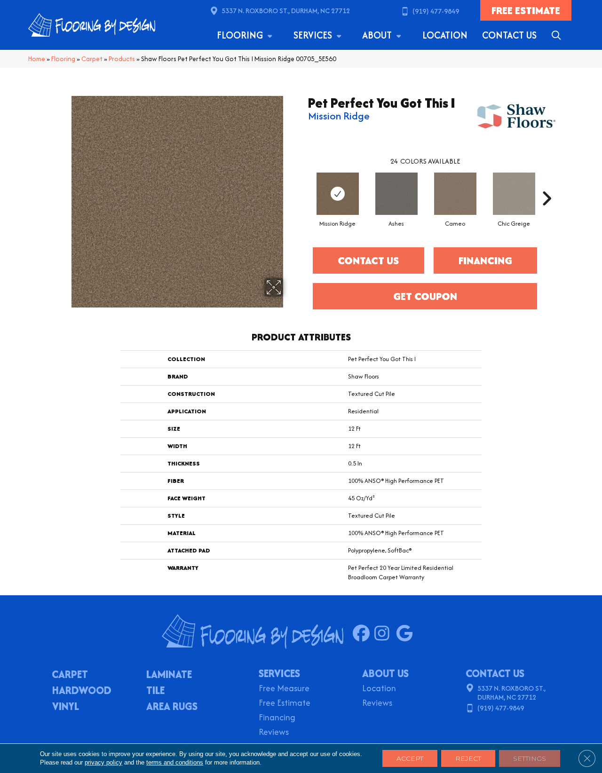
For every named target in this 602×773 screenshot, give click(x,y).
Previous (303, 184)
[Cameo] (455, 193)
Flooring (241, 35)
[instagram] (385, 634)
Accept (409, 758)
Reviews (274, 732)
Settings (529, 758)
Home (36, 58)
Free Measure (284, 689)
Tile (155, 691)
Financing (277, 718)
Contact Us (509, 35)
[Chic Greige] (514, 193)
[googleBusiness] (406, 634)
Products (122, 58)
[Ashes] (396, 193)
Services (313, 35)
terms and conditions (174, 762)
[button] (558, 35)
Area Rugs (172, 707)
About (378, 35)
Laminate (169, 675)
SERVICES (279, 673)
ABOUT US (385, 673)
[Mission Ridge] (337, 193)
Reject (468, 758)
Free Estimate (284, 703)
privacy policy (103, 762)
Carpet (92, 58)
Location (444, 35)
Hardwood (81, 691)
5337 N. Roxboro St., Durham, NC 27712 (286, 11)
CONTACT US (495, 673)
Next (546, 184)
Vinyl (65, 707)
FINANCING (485, 260)
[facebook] (363, 634)
